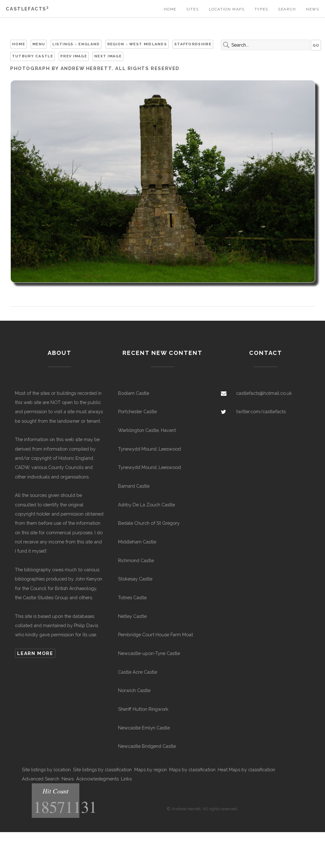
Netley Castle (132, 616)
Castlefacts (27, 8)
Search (287, 9)
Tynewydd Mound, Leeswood (149, 449)
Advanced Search (40, 778)
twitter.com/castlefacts (261, 411)
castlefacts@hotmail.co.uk (264, 393)
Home (170, 9)
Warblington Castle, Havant (147, 430)
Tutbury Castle (32, 56)
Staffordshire (192, 44)
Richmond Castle (136, 560)
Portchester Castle (137, 411)
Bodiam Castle (133, 393)
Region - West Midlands (137, 44)
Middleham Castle (137, 541)
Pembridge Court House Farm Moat (155, 634)
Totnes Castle (132, 597)
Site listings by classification (102, 769)
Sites (192, 9)
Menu (38, 44)
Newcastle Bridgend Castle (147, 746)
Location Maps (227, 9)
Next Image (108, 56)
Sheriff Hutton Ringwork (143, 709)
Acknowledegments (97, 778)
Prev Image (73, 56)
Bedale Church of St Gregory (149, 523)
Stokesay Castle (135, 578)
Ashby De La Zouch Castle (146, 504)
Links (126, 778)
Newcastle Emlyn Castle (144, 727)
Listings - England (76, 44)
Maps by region (150, 769)
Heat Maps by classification (246, 769)
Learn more (35, 653)
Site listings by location (46, 769)
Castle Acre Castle (137, 672)
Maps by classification (192, 769)
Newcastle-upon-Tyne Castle (149, 653)
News (312, 9)
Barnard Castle (133, 486)
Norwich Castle (134, 690)
